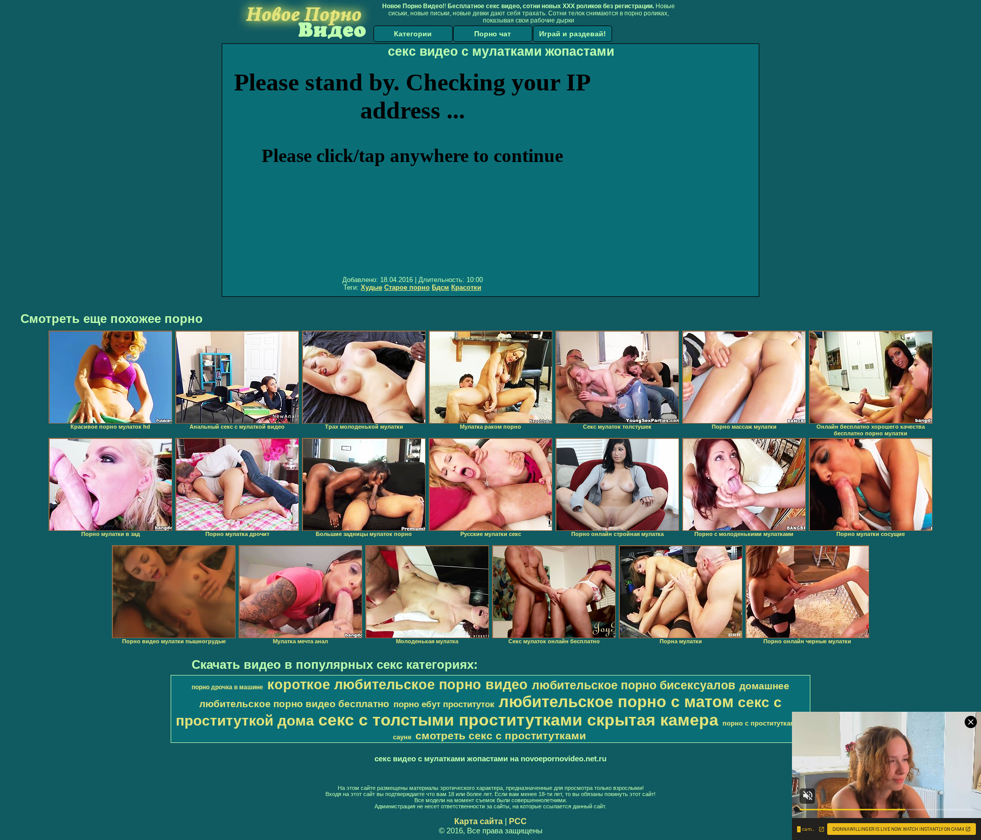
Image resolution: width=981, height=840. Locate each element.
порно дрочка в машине (227, 687)
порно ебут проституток (444, 704)
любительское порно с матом (616, 701)
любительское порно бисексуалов (633, 685)
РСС (518, 821)
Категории (413, 34)
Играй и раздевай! (572, 34)
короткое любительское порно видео (397, 684)
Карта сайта (478, 821)
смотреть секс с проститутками (500, 736)
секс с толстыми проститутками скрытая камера (518, 720)
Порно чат (492, 34)
